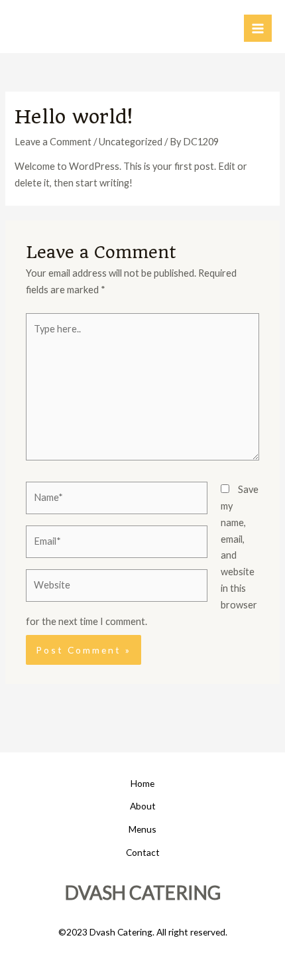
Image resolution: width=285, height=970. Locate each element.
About (143, 805)
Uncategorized (130, 141)
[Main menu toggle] (258, 28)
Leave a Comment (53, 141)
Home (142, 783)
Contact (143, 852)
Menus (142, 829)
